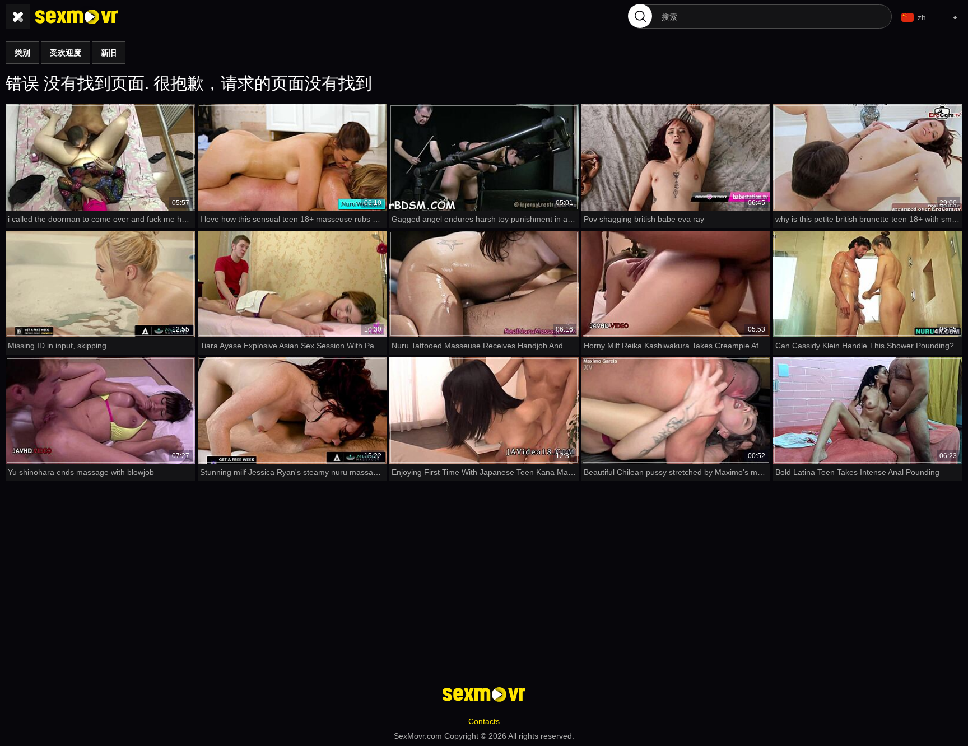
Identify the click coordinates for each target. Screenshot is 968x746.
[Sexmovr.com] (76, 17)
